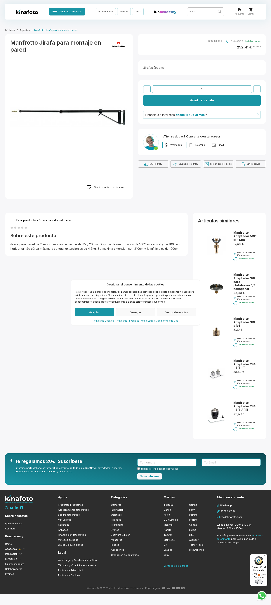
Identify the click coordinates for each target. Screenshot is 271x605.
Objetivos (116, 514)
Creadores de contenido (125, 555)
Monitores (116, 539)
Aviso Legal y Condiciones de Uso (159, 320)
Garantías (63, 524)
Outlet (138, 11)
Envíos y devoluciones (70, 544)
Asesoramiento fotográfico (73, 509)
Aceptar (94, 312)
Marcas (124, 11)
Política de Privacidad (127, 320)
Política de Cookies (103, 320)
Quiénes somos (14, 523)
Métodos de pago (68, 539)
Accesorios (117, 549)
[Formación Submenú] (20, 559)
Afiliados (63, 530)
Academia (13, 549)
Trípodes (25, 30)
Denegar (135, 312)
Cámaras (116, 504)
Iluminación (117, 509)
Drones (115, 530)
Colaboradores (13, 569)
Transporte (117, 524)
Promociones (105, 11)
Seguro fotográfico (69, 514)
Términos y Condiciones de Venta (77, 565)
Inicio (12, 30)
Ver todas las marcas (176, 565)
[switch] (259, 582)
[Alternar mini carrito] (251, 10)
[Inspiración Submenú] (20, 554)
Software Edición (120, 534)
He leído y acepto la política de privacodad (159, 469)
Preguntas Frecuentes (70, 504)
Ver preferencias (176, 312)
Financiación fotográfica (72, 534)
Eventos (9, 574)
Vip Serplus (64, 519)
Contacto (10, 528)
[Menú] (265, 556)
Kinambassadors (14, 564)
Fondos (115, 544)
